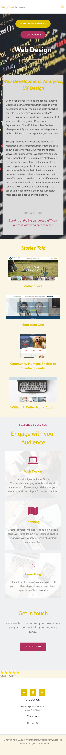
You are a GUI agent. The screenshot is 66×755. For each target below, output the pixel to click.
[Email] (42, 692)
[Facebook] (33, 692)
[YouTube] (24, 692)
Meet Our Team (33, 710)
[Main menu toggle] (62, 6)
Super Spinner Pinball (33, 706)
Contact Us (33, 723)
